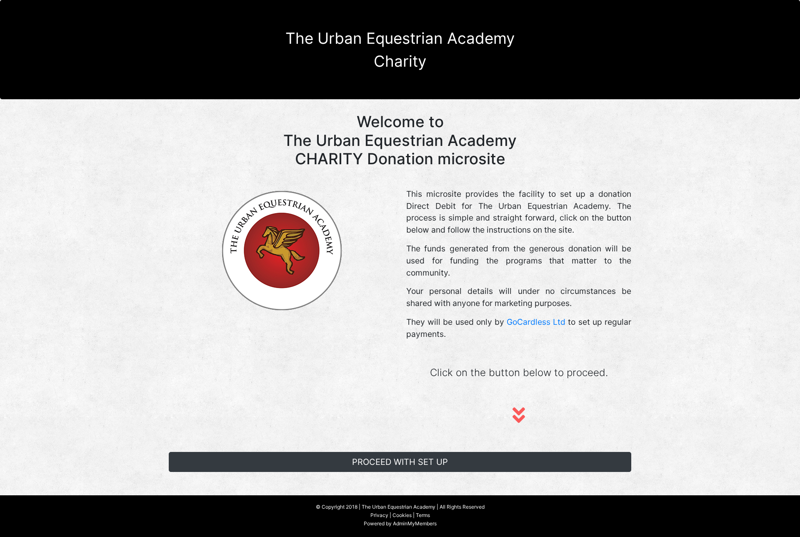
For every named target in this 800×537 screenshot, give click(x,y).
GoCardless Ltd (536, 322)
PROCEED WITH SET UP (400, 462)
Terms (423, 515)
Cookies (402, 515)
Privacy (379, 515)
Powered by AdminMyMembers (400, 523)
